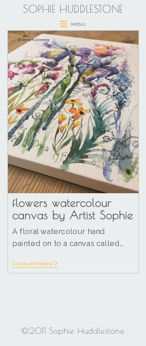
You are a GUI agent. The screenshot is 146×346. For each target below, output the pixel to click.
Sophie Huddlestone (73, 9)
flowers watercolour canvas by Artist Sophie (72, 208)
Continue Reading (35, 263)
